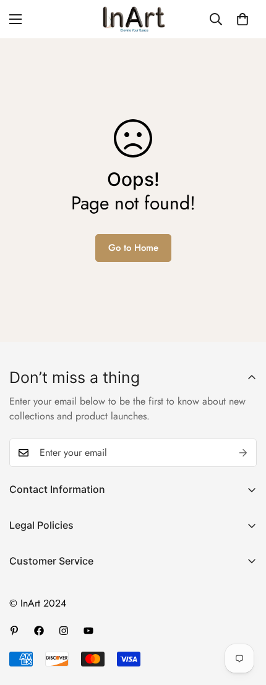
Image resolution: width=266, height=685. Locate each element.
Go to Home (133, 247)
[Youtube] (88, 631)
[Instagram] (64, 631)
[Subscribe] (243, 453)
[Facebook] (39, 631)
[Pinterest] (14, 631)
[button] (242, 19)
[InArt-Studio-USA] (133, 19)
